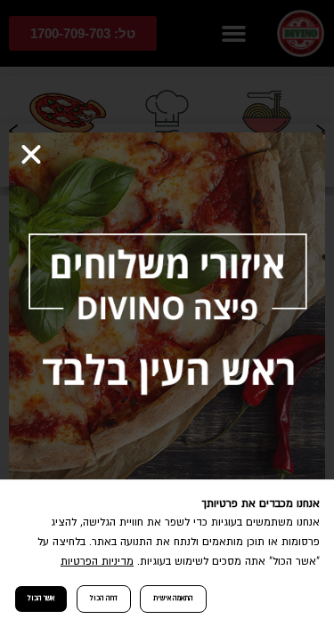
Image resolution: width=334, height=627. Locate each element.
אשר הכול (41, 598)
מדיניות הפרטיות (97, 561)
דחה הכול (104, 598)
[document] (167, 313)
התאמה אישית (173, 598)
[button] (31, 154)
